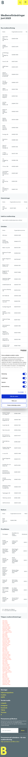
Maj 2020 (4, 660)
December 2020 (6, 654)
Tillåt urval (14, 400)
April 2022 (5, 635)
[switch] (24, 378)
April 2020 (5, 662)
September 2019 (6, 670)
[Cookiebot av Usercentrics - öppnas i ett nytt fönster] (20, 350)
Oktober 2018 (5, 683)
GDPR (3, 697)
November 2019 (6, 668)
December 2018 (6, 680)
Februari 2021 (5, 652)
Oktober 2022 (5, 629)
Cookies (3, 695)
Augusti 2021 (5, 645)
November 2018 (6, 682)
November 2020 (6, 655)
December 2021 (6, 640)
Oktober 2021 (5, 643)
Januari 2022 (5, 639)
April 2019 (4, 675)
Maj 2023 (4, 620)
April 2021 (4, 649)
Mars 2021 (4, 650)
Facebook (4, 708)
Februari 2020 (5, 664)
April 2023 (5, 622)
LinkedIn (3, 703)
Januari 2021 (5, 653)
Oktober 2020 (5, 657)
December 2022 (6, 627)
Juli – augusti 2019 (6, 672)
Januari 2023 (5, 625)
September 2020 (6, 658)
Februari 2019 (5, 678)
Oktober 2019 (5, 669)
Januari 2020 (5, 665)
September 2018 (6, 684)
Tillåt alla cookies (14, 396)
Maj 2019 (4, 674)
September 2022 (6, 630)
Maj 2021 (4, 648)
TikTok (3, 710)
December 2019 (6, 667)
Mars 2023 (5, 623)
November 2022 (6, 628)
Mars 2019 (4, 677)
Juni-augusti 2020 (6, 659)
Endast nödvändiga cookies (14, 405)
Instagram (4, 705)
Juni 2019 (4, 673)
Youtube (3, 712)
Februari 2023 (5, 624)
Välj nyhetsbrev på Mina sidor (10, 741)
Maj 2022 (4, 634)
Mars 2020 (5, 663)
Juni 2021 (4, 647)
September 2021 (6, 644)
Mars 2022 (5, 637)
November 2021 (6, 642)
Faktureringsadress (7, 692)
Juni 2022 (4, 633)
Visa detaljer (21, 392)
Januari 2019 (5, 679)
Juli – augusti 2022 (7, 632)
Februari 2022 (5, 638)
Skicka (22, 730)
